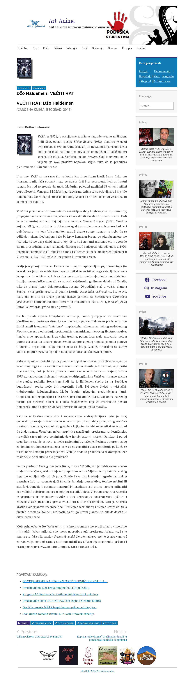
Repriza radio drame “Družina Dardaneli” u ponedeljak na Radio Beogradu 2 (102, 635)
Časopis (127, 48)
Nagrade (168, 76)
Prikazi (58, 48)
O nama (112, 48)
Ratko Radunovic (89, 623)
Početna (23, 48)
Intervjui (71, 48)
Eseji (84, 48)
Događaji (145, 76)
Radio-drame (161, 81)
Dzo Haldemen (66, 623)
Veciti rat (110, 623)
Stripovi (145, 81)
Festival (141, 48)
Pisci (35, 48)
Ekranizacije (162, 71)
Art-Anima (62, 20)
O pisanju (97, 48)
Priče (46, 48)
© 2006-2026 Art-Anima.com (97, 671)
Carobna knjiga (43, 623)
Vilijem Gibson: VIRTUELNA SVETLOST (40, 633)
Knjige (143, 71)
